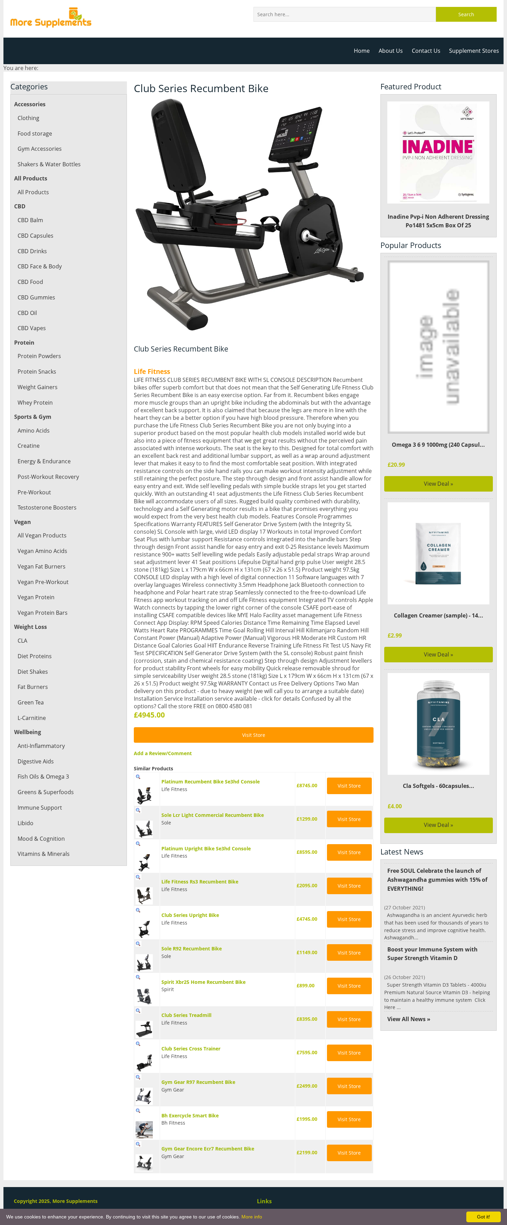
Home (362, 51)
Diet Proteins (35, 656)
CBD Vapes (32, 328)
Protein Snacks (37, 371)
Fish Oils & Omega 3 (43, 776)
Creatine (29, 446)
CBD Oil (27, 313)
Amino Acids (34, 430)
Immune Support (40, 807)
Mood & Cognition (41, 838)
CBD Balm (30, 220)
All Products (33, 192)
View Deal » (438, 483)
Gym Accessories (40, 148)
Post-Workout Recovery (48, 477)
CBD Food (30, 282)
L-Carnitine (32, 718)
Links (264, 1201)
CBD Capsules (35, 235)
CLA (22, 640)
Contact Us (426, 51)
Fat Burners (33, 687)
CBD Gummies (36, 297)
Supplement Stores (474, 51)
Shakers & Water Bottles (49, 164)
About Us (391, 51)
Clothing (28, 118)
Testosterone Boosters (47, 507)
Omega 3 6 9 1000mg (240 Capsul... (438, 444)
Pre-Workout (34, 492)
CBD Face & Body (40, 266)
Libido (25, 823)
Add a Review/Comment (163, 753)
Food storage (35, 133)
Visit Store (253, 735)
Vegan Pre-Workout (43, 582)
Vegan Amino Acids (42, 551)
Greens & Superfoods (46, 792)
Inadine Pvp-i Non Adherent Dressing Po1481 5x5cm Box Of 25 (438, 221)
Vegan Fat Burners (42, 566)
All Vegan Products (42, 535)
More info (251, 1216)
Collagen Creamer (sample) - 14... (438, 615)
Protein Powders (39, 356)
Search (466, 14)
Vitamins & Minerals (44, 854)
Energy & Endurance (44, 461)
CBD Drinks (32, 251)
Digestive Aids (36, 761)
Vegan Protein (36, 597)
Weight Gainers (38, 387)
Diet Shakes (33, 671)
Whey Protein (35, 402)
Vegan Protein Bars (43, 612)
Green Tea (31, 702)
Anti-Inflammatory (41, 746)
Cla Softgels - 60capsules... (438, 786)
